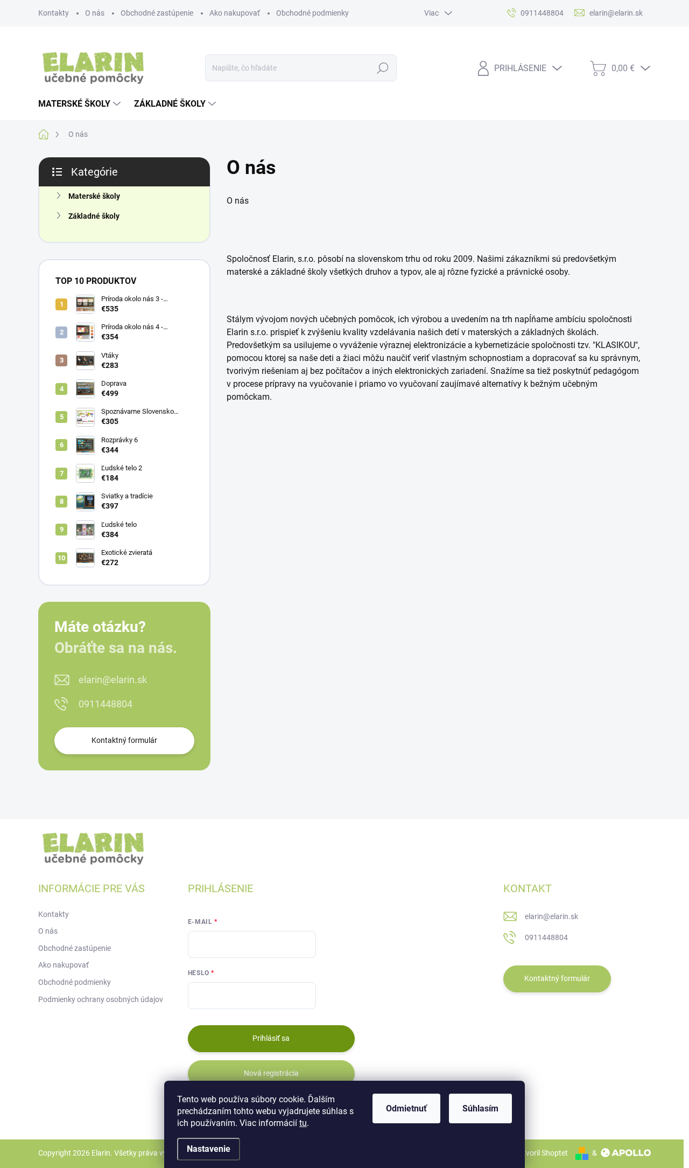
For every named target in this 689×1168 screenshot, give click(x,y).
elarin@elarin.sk (113, 679)
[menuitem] (80, 104)
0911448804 (105, 704)
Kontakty (53, 13)
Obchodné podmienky (312, 13)
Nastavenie (208, 1149)
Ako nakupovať (234, 13)
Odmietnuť (406, 1108)
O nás (94, 13)
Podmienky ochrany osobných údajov (100, 999)
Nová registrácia (271, 1073)
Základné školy (93, 216)
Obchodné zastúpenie (157, 13)
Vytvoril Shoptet (541, 1153)
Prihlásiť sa (271, 1038)
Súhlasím (480, 1108)
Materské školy (94, 196)
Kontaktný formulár (124, 740)
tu (303, 1123)
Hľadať (382, 68)
